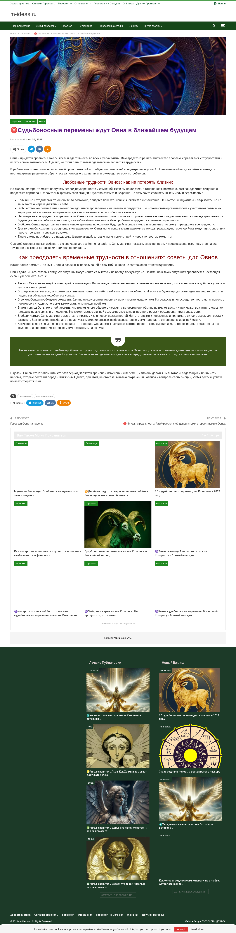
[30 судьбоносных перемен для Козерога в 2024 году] (188, 464)
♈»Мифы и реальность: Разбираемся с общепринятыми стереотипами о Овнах (174, 423)
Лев (90, 726)
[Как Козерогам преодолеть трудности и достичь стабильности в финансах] (47, 524)
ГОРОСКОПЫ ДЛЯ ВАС (214, 921)
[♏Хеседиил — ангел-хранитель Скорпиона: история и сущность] (117, 690)
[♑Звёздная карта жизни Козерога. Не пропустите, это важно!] (117, 584)
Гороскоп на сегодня (107, 3)
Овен (42, 121)
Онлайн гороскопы (43, 3)
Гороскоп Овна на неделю (26, 423)
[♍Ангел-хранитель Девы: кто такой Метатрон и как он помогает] (117, 802)
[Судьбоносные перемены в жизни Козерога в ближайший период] (117, 524)
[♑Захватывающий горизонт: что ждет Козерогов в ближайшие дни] (188, 524)
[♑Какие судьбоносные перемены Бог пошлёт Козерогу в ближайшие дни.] (188, 584)
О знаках (128, 3)
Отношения (81, 3)
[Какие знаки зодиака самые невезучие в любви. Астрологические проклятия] (190, 855)
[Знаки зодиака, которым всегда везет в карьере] (190, 746)
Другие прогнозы (146, 3)
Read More (197, 929)
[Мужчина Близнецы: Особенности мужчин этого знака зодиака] (47, 464)
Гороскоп (63, 3)
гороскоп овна (25, 396)
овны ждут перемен (44, 396)
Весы (91, 838)
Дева (90, 782)
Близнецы (21, 443)
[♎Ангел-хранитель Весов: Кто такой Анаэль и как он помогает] (117, 858)
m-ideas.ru (23, 14)
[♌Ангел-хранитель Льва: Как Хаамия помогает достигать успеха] (117, 746)
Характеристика (20, 3)
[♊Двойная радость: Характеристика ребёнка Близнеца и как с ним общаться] (117, 464)
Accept (181, 929)
